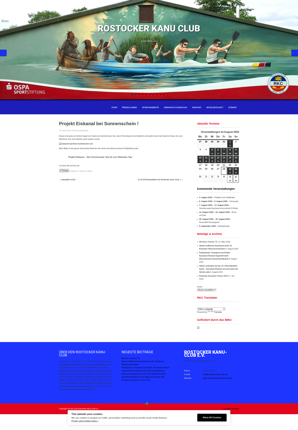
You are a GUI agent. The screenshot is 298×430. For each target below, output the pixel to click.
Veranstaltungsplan (175, 107)
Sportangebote (150, 107)
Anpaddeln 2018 (67, 180)
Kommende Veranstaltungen (216, 188)
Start (114, 107)
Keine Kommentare (80, 131)
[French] (210, 305)
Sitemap (232, 107)
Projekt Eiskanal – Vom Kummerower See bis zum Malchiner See (100, 157)
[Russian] (221, 305)
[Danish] (217, 305)
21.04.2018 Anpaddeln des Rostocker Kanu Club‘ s (160, 180)
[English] (199, 305)
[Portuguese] (213, 305)
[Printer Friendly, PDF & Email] (64, 170)
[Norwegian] (225, 305)
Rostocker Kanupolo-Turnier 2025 (213, 276)
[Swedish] (228, 305)
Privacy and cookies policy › (85, 421)
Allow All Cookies (212, 417)
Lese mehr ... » (149, 41)
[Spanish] (202, 305)
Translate (218, 312)
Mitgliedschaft (214, 107)
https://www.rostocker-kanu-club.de (217, 378)
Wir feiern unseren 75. (208, 242)
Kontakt (196, 107)
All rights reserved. (231, 409)
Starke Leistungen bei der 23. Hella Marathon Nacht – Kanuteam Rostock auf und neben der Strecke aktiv (218, 269)
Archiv (199, 287)
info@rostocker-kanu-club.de (215, 374)
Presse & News (129, 107)
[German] (206, 305)
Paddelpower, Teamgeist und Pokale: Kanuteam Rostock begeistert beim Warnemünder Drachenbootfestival (214, 256)
